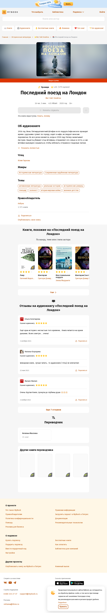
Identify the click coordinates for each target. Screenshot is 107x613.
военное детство (71, 190)
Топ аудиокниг (97, 28)
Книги (9, 28)
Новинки (65, 28)
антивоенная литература (30, 186)
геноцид (22, 190)
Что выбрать (37, 12)
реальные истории (52, 186)
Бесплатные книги (46, 28)
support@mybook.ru (28, 594)
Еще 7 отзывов (53, 409)
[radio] (21, 272)
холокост (34, 190)
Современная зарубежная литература (61, 173)
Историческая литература (30, 173)
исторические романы (73, 186)
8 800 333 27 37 (10, 594)
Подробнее (62, 602)
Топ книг (81, 28)
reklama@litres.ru (11, 604)
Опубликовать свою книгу (29, 220)
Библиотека (57, 12)
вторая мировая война (50, 190)
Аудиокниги (25, 28)
